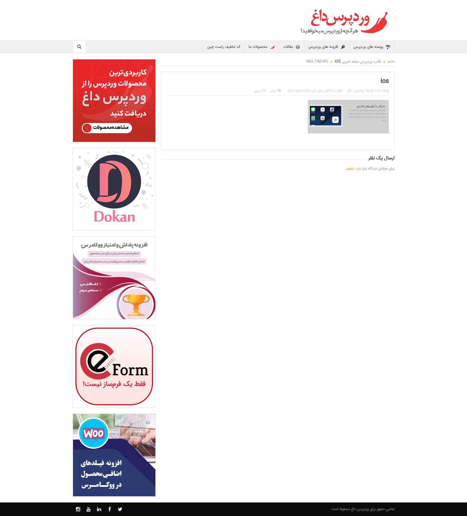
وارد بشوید (353, 168)
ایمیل (257, 90)
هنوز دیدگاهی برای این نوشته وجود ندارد (314, 90)
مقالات (288, 47)
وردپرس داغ (356, 90)
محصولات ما (258, 47)
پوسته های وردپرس (368, 47)
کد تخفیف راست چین (223, 47)
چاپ (273, 90)
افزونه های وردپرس (323, 47)
